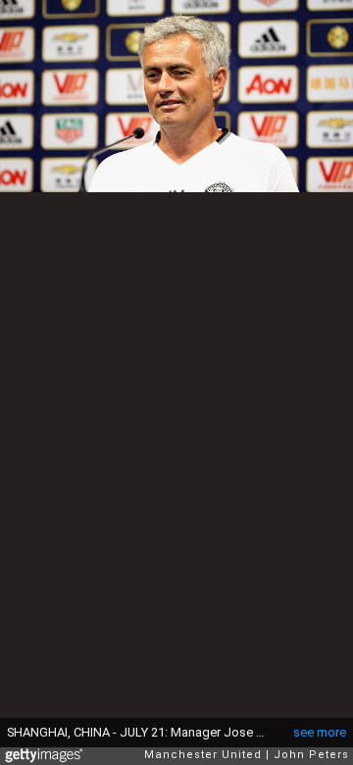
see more (319, 732)
